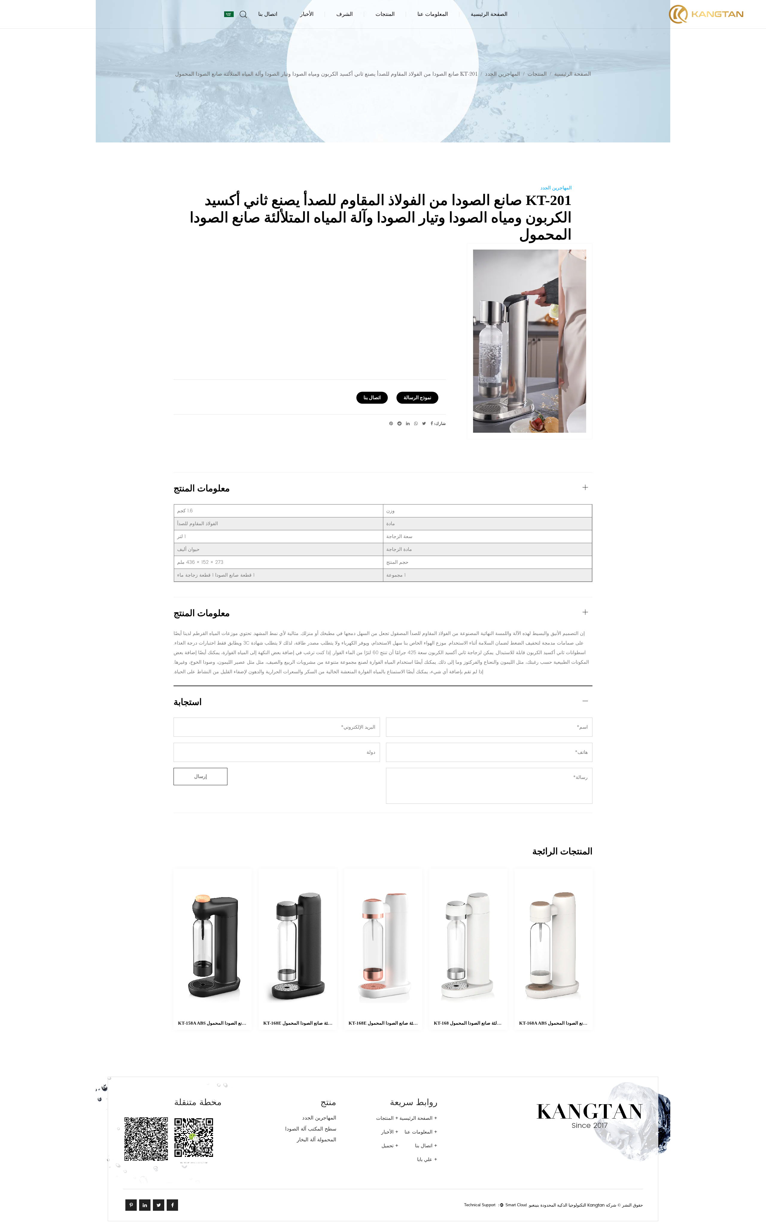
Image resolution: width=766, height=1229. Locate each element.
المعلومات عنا (432, 14)
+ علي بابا (427, 1159)
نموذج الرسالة (417, 397)
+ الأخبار (390, 1132)
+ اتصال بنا (426, 1146)
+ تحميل (390, 1146)
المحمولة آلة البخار (316, 1140)
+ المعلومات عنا (421, 1132)
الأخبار (307, 14)
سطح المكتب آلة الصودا (310, 1129)
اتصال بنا (267, 14)
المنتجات (385, 14)
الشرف (344, 14)
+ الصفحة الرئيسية (418, 1118)
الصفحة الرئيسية (489, 14)
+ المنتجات (387, 1118)
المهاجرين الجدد (502, 74)
